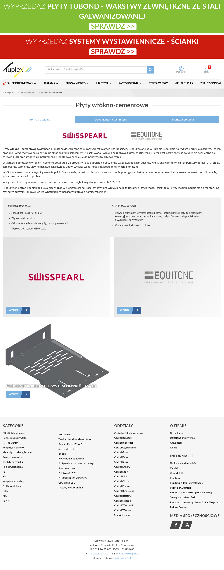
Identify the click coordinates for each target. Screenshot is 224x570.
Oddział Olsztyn (122, 481)
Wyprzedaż (112, 16)
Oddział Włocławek (124, 506)
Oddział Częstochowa (125, 448)
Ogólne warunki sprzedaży (183, 463)
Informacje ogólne (39, 119)
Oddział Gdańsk (122, 452)
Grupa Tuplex (184, 83)
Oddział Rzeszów (122, 496)
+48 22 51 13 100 (99, 554)
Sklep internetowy (123, 515)
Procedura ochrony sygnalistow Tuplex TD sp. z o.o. (195, 503)
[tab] (39, 119)
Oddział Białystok (123, 438)
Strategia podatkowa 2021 (183, 497)
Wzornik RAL (176, 473)
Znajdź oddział (210, 83)
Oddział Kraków (122, 467)
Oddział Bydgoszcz (123, 443)
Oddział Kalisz (121, 457)
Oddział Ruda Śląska (124, 491)
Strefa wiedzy (158, 83)
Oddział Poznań (122, 486)
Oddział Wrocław (122, 510)
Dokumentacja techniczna (111, 119)
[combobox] (99, 70)
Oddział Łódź (120, 477)
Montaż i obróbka (183, 119)
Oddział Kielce (121, 462)
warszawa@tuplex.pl (129, 554)
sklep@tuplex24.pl (121, 558)
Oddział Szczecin (122, 501)
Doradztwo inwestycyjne (182, 438)
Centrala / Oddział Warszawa (128, 433)
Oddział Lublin (121, 472)
